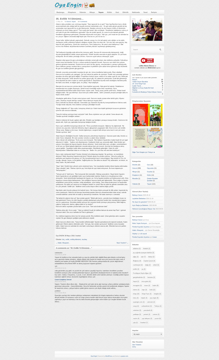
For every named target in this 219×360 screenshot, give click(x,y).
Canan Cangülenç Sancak (63, 279)
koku (135, 298)
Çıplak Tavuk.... (137, 86)
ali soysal (143, 234)
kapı (144, 290)
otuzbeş (84, 239)
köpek (144, 298)
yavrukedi (148, 310)
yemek (146, 314)
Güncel (68, 21)
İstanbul (144, 322)
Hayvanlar (150, 168)
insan (147, 285)
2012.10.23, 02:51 (60, 281)
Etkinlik (125, 12)
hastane (151, 277)
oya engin (154, 298)
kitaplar (157, 294)
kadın (155, 285)
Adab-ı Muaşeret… (63, 243)
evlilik (67, 239)
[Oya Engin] (75, 8)
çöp (135, 322)
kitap (136, 294)
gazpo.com (124, 356)
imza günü (146, 281)
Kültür (109, 12)
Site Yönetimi (136, 345)
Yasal (145, 12)
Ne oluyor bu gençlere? (139, 202)
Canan (155, 237)
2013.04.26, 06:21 (60, 293)
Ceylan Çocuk (149, 261)
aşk (143, 257)
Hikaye (92, 12)
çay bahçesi (147, 318)
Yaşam (100, 12)
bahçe (151, 257)
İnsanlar (149, 172)
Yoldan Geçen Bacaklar (140, 82)
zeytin (136, 318)
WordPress (108, 356)
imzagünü (137, 285)
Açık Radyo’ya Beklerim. (140, 205)
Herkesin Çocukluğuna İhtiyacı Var (143, 209)
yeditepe (137, 314)
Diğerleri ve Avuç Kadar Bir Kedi (143, 88)
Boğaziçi (137, 261)
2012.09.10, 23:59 (60, 255)
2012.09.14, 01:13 (60, 268)
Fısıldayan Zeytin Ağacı (142, 273)
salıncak (151, 302)
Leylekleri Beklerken (139, 198)
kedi (152, 290)
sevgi (136, 306)
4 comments (83, 21)
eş (143, 269)
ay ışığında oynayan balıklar (143, 252)
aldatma (137, 248)
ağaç (135, 257)
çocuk (158, 318)
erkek (156, 265)
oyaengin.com (139, 302)
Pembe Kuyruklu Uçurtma (140, 227)
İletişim (154, 12)
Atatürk (146, 248)
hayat (136, 281)
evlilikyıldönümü (75, 239)
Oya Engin (94, 356)
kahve (136, 290)
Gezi (117, 12)
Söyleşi (134, 90)
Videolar (83, 12)
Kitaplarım (72, 12)
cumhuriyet (138, 265)
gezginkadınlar (139, 277)
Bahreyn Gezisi (137, 195)
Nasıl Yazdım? (122, 243)
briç (63, 239)
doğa (148, 265)
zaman (156, 314)
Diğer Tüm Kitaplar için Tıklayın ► (143, 152)
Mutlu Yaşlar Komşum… (140, 223)
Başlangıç (60, 12)
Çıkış (134, 347)
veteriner (137, 310)
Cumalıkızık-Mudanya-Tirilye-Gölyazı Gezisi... (147, 92)
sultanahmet (146, 306)
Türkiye (157, 306)
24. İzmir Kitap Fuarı (139, 84)
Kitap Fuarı (146, 294)
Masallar (135, 178)
